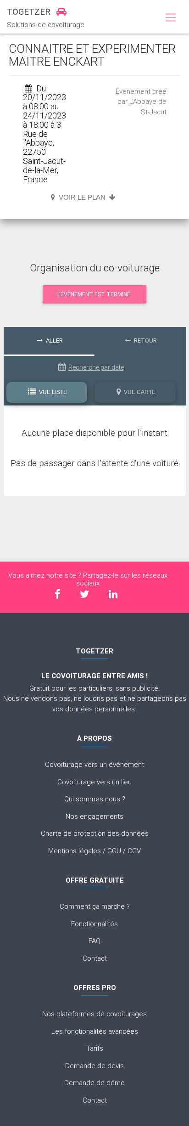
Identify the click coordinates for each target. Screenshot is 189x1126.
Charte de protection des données (95, 833)
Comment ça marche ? (95, 906)
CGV (134, 850)
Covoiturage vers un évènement (94, 764)
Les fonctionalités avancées (94, 1031)
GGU (114, 850)
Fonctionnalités (94, 923)
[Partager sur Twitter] (84, 594)
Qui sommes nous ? (94, 798)
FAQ (94, 940)
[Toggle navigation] (170, 18)
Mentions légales (74, 850)
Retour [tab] (145, 340)
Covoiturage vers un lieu (94, 781)
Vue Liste (52, 392)
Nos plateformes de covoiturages (94, 1013)
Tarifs (94, 1048)
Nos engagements (94, 816)
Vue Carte (139, 392)
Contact (95, 958)
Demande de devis (94, 1065)
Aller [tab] (53, 340)
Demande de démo (94, 1082)
